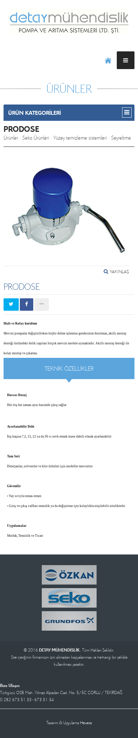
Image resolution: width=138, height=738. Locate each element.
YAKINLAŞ (118, 271)
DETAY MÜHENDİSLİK (69, 21)
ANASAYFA (108, 60)
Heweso (86, 723)
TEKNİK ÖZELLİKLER (69, 368)
